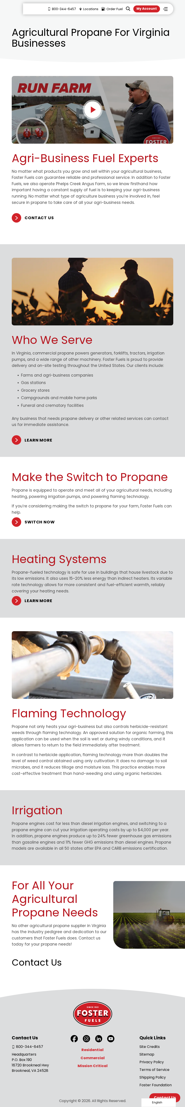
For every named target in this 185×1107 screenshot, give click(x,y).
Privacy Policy (151, 1062)
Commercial (93, 1058)
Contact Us (39, 218)
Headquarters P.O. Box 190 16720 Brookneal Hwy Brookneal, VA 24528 (30, 1062)
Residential (92, 1049)
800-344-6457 (64, 9)
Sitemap (146, 1054)
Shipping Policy (152, 1077)
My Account (146, 8)
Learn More (38, 440)
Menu (165, 9)
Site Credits (149, 1046)
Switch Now (40, 522)
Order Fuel (114, 9)
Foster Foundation (155, 1085)
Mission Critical (93, 1065)
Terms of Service (154, 1069)
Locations (90, 9)
